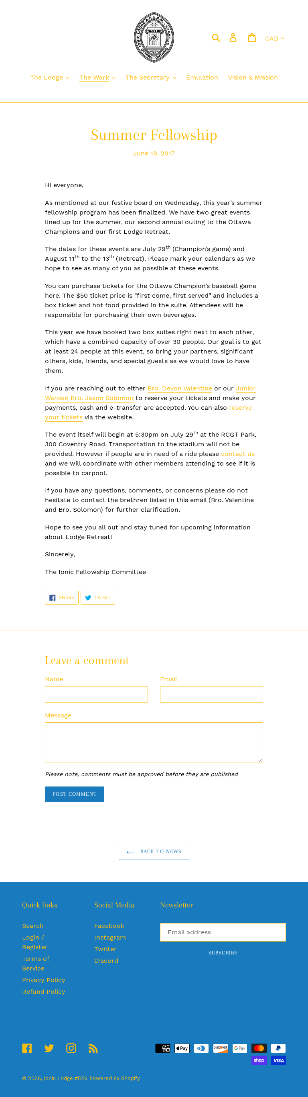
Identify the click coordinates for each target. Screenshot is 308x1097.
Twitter (105, 949)
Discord (106, 960)
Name (54, 679)
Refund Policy (43, 991)
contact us (238, 454)
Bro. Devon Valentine (180, 388)
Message (58, 715)
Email (168, 679)
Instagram (110, 937)
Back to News (160, 851)
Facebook (109, 925)
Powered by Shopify (114, 1078)
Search (33, 925)
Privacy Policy (43, 980)
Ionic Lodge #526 (65, 1078)
